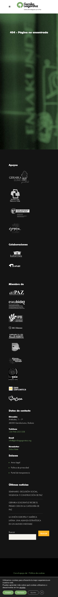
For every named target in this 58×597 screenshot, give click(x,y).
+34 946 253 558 (17, 432)
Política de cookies (37, 573)
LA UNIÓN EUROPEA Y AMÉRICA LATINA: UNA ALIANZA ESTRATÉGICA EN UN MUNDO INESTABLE (25, 520)
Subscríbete (13, 449)
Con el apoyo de (20, 573)
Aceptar (8, 592)
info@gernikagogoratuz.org (20, 441)
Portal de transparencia (20, 473)
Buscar (12, 532)
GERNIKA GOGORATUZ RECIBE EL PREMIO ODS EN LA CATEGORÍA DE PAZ (24, 506)
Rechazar (20, 592)
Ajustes (33, 592)
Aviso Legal (15, 463)
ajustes (22, 587)
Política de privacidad (20, 468)
